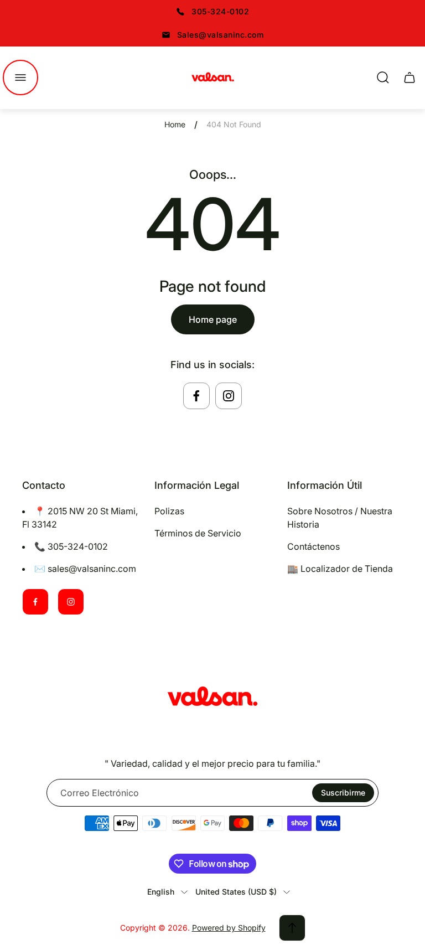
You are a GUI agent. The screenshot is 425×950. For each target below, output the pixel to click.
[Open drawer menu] (20, 77)
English (160, 891)
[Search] (383, 77)
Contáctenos (313, 546)
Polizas (169, 511)
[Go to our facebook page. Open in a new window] (196, 396)
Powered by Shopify (229, 927)
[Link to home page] (212, 698)
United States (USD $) (236, 891)
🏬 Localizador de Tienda (340, 568)
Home (174, 124)
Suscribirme (343, 792)
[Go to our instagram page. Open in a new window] (228, 396)
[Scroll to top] (292, 928)
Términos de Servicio (197, 533)
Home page (213, 319)
